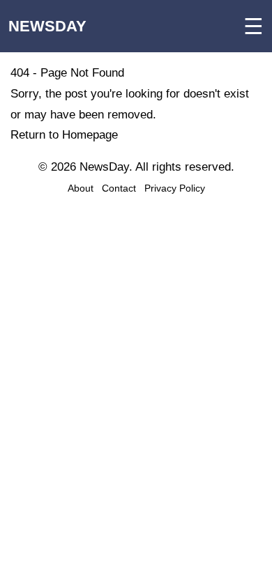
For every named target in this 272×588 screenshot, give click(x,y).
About (80, 188)
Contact (119, 188)
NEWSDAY (47, 26)
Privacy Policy (174, 188)
